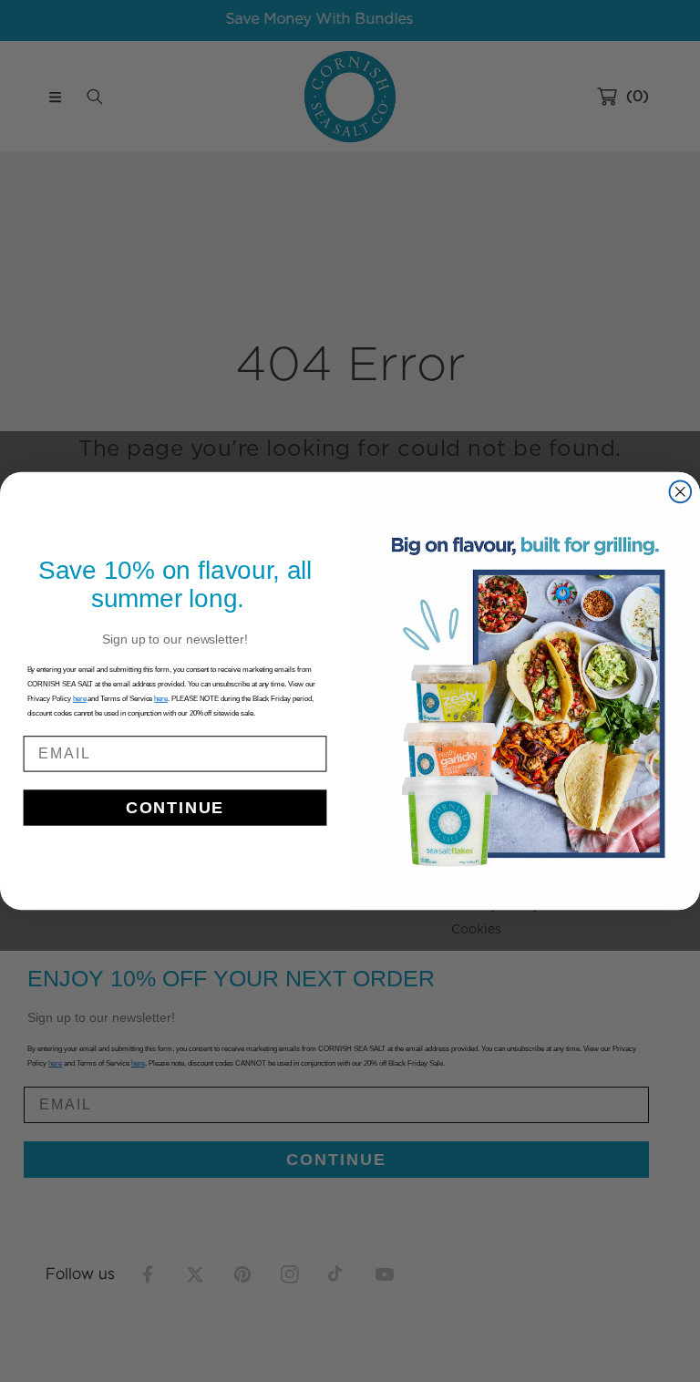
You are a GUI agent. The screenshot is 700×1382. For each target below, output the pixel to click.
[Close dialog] (681, 492)
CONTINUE (175, 808)
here (161, 699)
